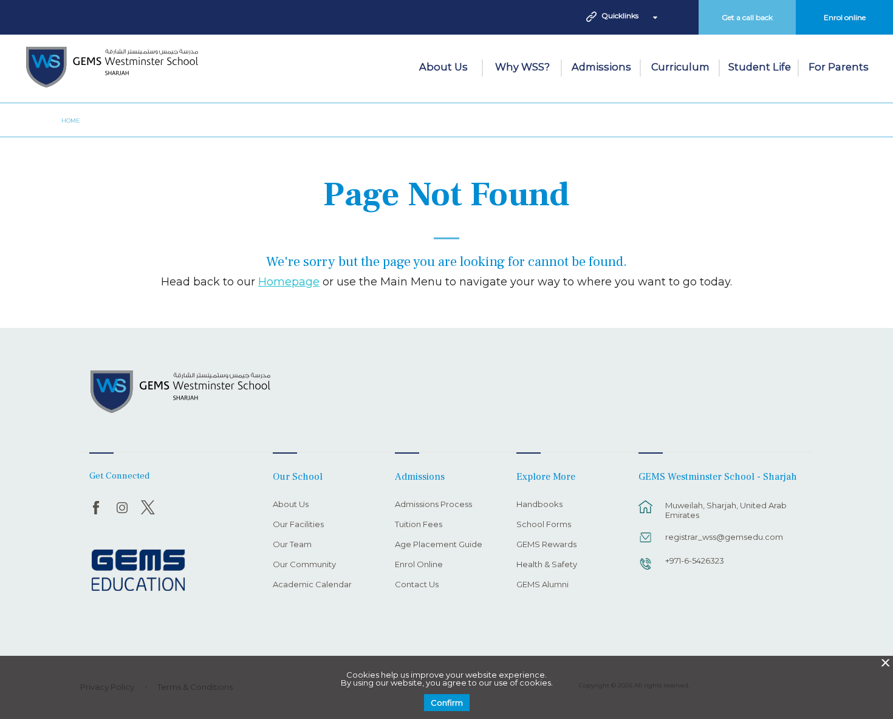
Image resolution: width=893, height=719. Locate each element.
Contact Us (417, 585)
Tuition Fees (418, 524)
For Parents (839, 67)
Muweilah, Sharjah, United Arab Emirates (726, 510)
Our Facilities (298, 524)
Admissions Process (433, 504)
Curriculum (680, 67)
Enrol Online (419, 565)
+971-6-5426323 (694, 560)
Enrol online (845, 17)
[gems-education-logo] (138, 571)
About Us (443, 67)
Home (70, 120)
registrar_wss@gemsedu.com (724, 537)
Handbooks (539, 504)
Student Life (759, 67)
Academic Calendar (312, 585)
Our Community (304, 565)
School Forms (543, 524)
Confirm (447, 702)
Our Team (292, 544)
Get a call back (747, 17)
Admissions (601, 67)
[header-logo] (112, 68)
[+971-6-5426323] (645, 570)
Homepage (289, 281)
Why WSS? (522, 67)
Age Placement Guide (438, 544)
